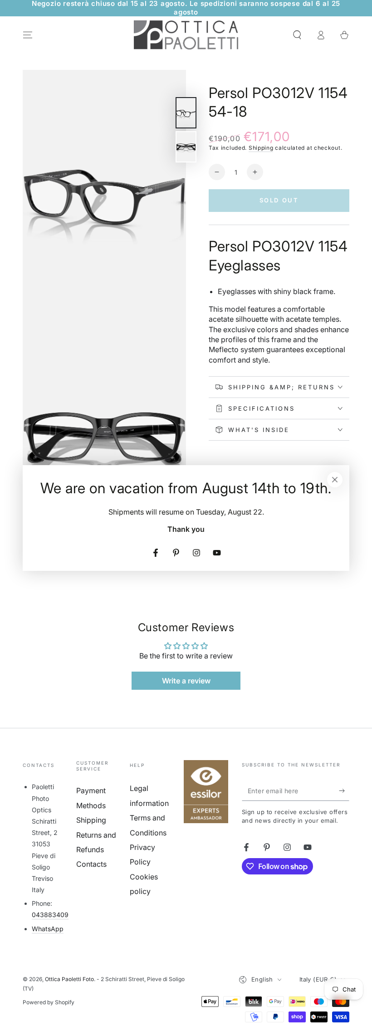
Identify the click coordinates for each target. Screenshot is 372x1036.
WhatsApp (48, 929)
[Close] (335, 480)
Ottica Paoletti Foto (69, 979)
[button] (297, 35)
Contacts (91, 864)
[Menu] (27, 35)
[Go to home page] (186, 34)
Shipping (261, 147)
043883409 (50, 914)
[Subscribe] (344, 790)
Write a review (186, 680)
